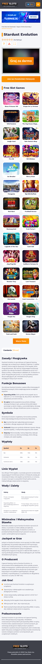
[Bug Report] (9, 44)
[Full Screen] (14, 44)
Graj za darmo (21, 61)
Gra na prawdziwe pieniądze (21, 79)
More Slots (21, 341)
